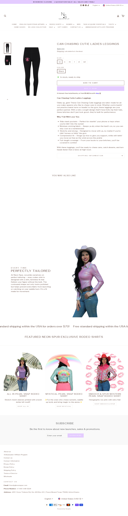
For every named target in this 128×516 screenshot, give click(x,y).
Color (60, 67)
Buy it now (90, 88)
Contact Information (12, 461)
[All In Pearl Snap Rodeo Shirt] (23, 371)
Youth (112, 24)
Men (78, 24)
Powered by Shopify (64, 509)
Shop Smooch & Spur (105, 404)
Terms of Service (10, 473)
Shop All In (23, 406)
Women (69, 24)
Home (14, 24)
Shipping (60, 51)
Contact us (75, 27)
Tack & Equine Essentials (94, 24)
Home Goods (19, 27)
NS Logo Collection (37, 27)
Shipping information (90, 155)
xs (60, 62)
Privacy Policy (9, 464)
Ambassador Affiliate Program (99, 27)
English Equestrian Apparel (32, 24)
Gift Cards (63, 27)
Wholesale (8, 476)
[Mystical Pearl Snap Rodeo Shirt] (64, 371)
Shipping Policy (10, 470)
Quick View (18, 222)
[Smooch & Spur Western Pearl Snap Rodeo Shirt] (104, 371)
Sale (51, 27)
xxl (84, 62)
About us (7, 451)
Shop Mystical (64, 406)
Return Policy (9, 467)
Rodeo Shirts (56, 24)
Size (60, 58)
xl (79, 62)
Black (61, 71)
